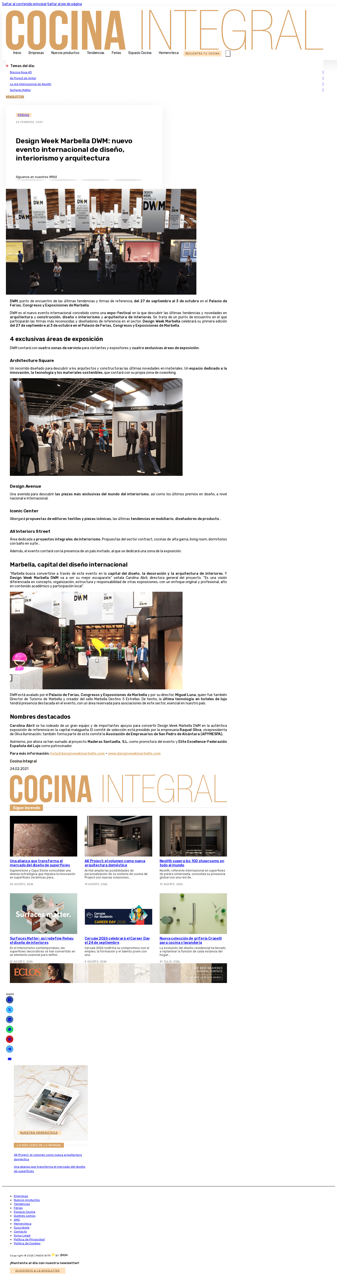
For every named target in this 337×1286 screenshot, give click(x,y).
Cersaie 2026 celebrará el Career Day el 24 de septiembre (117, 940)
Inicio (17, 53)
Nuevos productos (65, 53)
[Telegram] (9, 1049)
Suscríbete (21, 1227)
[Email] (9, 1059)
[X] (9, 1009)
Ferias (116, 53)
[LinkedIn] (9, 1019)
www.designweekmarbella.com (134, 753)
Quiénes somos (25, 1215)
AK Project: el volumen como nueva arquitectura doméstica (115, 863)
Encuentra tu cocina (203, 53)
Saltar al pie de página (64, 4)
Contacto (20, 1231)
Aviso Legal (22, 1235)
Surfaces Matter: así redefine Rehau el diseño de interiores (42, 940)
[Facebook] (9, 999)
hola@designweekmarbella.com (77, 753)
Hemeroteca (169, 53)
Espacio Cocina (140, 53)
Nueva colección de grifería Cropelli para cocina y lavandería (191, 940)
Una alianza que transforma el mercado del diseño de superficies (40, 863)
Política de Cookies (27, 1243)
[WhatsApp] (9, 1029)
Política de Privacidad (29, 1239)
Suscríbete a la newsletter (37, 1270)
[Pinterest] (9, 1039)
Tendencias (96, 53)
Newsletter (15, 96)
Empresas (36, 53)
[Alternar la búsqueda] (227, 53)
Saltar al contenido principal (24, 4)
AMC (17, 1219)
